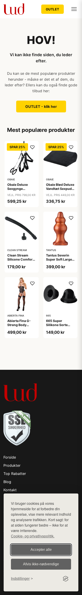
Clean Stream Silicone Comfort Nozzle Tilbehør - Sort (20, 261)
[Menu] (74, 9)
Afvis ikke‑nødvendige (41, 564)
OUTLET (52, 9)
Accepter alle (41, 549)
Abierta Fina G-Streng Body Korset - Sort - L (19, 325)
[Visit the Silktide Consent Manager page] (65, 578)
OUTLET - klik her (41, 106)
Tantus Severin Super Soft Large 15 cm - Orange (59, 259)
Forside (9, 457)
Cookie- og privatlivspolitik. (32, 536)
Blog (7, 481)
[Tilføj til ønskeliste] (32, 147)
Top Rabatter (14, 473)
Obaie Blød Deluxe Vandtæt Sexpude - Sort (60, 189)
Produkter (11, 465)
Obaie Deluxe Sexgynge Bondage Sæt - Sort (18, 191)
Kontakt (10, 490)
